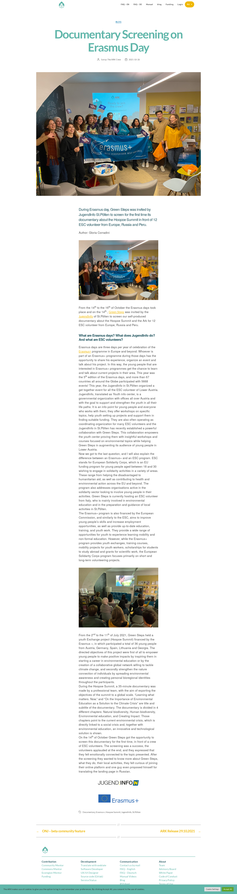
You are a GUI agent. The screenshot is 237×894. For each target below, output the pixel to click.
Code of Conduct (168, 876)
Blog (122, 880)
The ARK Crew (114, 59)
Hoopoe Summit (113, 812)
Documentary (89, 812)
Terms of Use (166, 883)
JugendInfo (86, 316)
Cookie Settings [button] (212, 889)
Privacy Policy (166, 880)
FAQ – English (127, 869)
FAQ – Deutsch (128, 872)
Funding (169, 4)
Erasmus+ (85, 351)
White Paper (166, 872)
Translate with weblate (93, 865)
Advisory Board (167, 869)
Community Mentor (53, 865)
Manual (149, 4)
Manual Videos (128, 876)
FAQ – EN (125, 4)
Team (162, 865)
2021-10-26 (134, 59)
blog (159, 4)
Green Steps (116, 312)
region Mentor (54, 872)
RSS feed (125, 883)
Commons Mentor (52, 869)
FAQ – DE (137, 4)
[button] (189, 4)
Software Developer (92, 869)
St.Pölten (136, 812)
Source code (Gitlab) (92, 876)
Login (180, 4)
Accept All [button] (228, 889)
